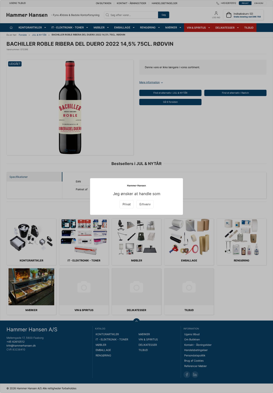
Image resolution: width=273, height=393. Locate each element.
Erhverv (145, 204)
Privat (127, 204)
